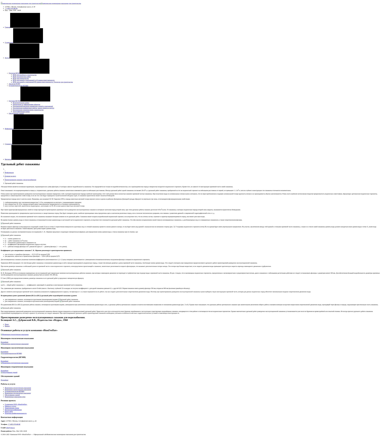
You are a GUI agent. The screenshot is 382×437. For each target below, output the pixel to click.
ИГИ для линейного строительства (25, 75)
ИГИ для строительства (21, 78)
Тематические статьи (12, 408)
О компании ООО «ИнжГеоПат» (16, 404)
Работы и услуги (10, 406)
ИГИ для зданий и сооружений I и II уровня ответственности (34, 80)
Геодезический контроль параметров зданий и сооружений (33, 106)
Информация (9, 129)
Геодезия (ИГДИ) (14, 101)
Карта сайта (9, 411)
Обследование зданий (16, 113)
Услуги (7, 58)
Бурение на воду (10, 176)
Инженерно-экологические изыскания (18, 389)
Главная (7, 27)
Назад (7, 324)
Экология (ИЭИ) (14, 84)
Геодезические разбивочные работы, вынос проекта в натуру (33, 108)
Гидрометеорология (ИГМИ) (18, 85)
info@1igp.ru (10, 428)
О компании (9, 42)
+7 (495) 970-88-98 (11, 8)
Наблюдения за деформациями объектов (26, 104)
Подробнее (4, 342)
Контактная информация (13, 410)
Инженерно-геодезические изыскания (18, 393)
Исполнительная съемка (21, 103)
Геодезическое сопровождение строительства (28, 110)
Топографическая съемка (21, 111)
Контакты (8, 159)
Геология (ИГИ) (14, 73)
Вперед (7, 326)
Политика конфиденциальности (16, 413)
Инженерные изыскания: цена (15, 397)
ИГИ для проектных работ (22, 77)
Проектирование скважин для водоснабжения (20, 180)
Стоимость (8, 144)
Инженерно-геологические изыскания (18, 388)
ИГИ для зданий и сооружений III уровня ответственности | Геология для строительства (43, 82)
